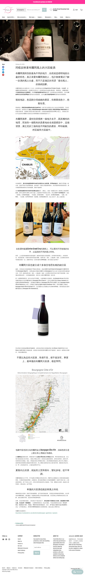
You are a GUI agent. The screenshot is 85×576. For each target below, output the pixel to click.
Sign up (37, 553)
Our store (20, 546)
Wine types (32, 17)
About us (68, 17)
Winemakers (48, 17)
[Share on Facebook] (3, 67)
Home (3, 17)
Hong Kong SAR (75, 568)
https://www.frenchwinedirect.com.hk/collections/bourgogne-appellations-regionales (36, 513)
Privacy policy (21, 552)
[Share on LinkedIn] (3, 72)
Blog (55, 17)
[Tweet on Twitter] (3, 70)
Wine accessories (21, 17)
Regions (40, 17)
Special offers (10, 17)
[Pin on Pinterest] (3, 75)
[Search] (44, 10)
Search (19, 539)
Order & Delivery (21, 550)
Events (61, 17)
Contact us (20, 543)
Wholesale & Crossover (23, 548)
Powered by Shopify (6, 571)
